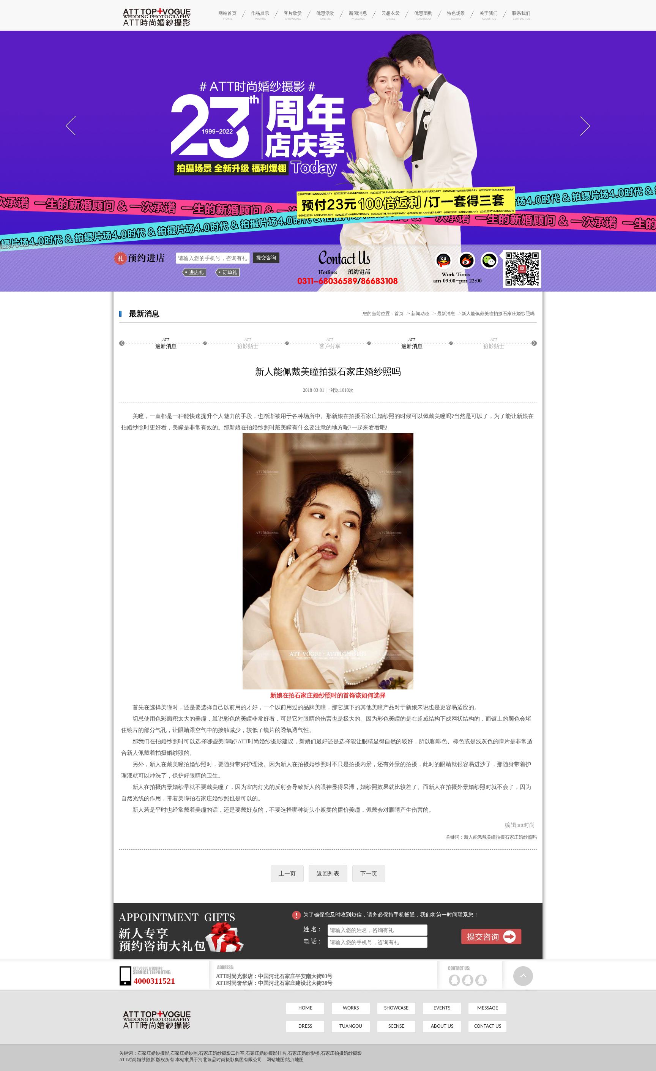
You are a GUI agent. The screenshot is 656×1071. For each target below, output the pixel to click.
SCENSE (396, 1026)
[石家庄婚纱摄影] (156, 28)
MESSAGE (487, 1008)
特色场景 (456, 16)
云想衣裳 (391, 16)
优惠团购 (423, 16)
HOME (305, 1008)
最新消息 (446, 313)
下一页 (368, 874)
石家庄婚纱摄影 (153, 1053)
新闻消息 (358, 16)
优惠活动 (325, 16)
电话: (315, 941)
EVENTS (442, 1008)
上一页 (287, 874)
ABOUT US (442, 1026)
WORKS (351, 1008)
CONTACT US (487, 1026)
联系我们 (521, 16)
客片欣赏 (293, 16)
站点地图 (294, 1059)
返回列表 (328, 874)
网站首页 (227, 16)
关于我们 (488, 16)
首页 (399, 313)
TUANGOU (350, 1026)
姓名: (315, 929)
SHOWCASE (396, 1008)
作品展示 (260, 16)
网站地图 (275, 1059)
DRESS (305, 1026)
